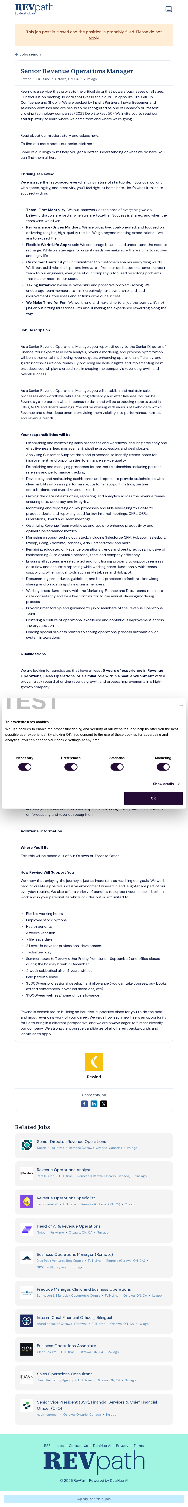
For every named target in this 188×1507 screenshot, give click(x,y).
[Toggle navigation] (168, 9)
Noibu (41, 1232)
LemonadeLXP (47, 1204)
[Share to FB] (84, 1103)
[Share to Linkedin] (94, 1103)
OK (153, 798)
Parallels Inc (45, 1176)
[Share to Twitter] (103, 1103)
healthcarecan (47, 1414)
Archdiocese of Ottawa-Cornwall (62, 1324)
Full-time (43, 79)
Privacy (122, 1445)
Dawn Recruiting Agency (55, 1380)
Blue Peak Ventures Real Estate (60, 1261)
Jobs (59, 1445)
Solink (41, 1148)
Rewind (26, 79)
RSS (47, 1445)
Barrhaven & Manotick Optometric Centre (68, 1295)
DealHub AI (102, 1445)
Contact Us (78, 1445)
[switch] (70, 767)
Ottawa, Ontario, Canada (82, 1414)
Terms (138, 1445)
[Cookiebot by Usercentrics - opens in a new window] (163, 705)
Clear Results (46, 1352)
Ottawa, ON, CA (67, 79)
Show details (163, 784)
